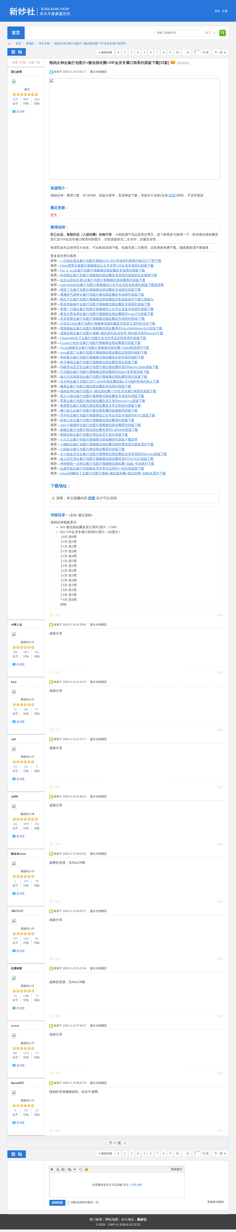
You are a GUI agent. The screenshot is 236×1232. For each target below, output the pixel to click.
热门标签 (95, 1219)
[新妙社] (40, 5)
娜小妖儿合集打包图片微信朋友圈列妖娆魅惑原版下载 (99, 410)
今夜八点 (16, 624)
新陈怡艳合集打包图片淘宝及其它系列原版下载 (94, 434)
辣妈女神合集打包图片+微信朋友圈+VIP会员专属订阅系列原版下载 (108, 391)
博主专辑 (44, 43)
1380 (26, 996)
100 (15, 652)
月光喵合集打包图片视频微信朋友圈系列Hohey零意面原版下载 (104, 372)
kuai (13, 682)
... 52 (186, 52)
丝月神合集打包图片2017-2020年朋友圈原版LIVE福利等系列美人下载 (109, 381)
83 (36, 938)
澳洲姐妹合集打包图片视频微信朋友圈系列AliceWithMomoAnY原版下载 (111, 328)
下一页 (218, 52)
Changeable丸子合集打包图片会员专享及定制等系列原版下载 (103, 338)
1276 (26, 1053)
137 (26, 1110)
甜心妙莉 (16, 71)
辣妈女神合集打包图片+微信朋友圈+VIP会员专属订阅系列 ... (91, 43)
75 (36, 996)
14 (15, 996)
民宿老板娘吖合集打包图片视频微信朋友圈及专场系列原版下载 (105, 304)
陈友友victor (18, 853)
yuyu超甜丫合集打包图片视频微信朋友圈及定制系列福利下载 (103, 352)
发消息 (20, 111)
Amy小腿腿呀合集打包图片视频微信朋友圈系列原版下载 (100, 425)
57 (36, 709)
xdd (13, 739)
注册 (224, 11)
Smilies (86, 1169)
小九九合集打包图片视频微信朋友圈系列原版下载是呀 (99, 439)
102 (37, 652)
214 (37, 824)
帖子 (208, 32)
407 (15, 1053)
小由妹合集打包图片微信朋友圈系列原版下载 (92, 449)
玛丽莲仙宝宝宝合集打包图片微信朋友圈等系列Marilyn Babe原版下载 (109, 367)
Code (80, 1169)
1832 (37, 99)
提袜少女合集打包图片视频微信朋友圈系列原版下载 (97, 420)
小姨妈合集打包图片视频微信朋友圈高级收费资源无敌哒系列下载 (107, 444)
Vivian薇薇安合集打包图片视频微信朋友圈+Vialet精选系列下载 (104, 347)
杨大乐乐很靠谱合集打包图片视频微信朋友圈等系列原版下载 (103, 376)
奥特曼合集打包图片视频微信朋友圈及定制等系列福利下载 (102, 357)
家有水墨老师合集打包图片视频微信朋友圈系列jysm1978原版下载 (106, 314)
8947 (26, 99)
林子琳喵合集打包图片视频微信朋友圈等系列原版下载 (99, 362)
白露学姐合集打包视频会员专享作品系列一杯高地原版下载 (102, 468)
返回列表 (106, 52)
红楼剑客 (16, 968)
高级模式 (176, 1169)
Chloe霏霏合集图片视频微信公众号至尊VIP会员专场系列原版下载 (107, 265)
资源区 (30, 43)
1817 (26, 652)
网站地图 (111, 1219)
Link (69, 1169)
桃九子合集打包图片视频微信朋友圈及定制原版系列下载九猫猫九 (107, 299)
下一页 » (118, 1143)
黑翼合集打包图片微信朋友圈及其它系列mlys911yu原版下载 (102, 401)
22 (15, 709)
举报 (219, 615)
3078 (26, 824)
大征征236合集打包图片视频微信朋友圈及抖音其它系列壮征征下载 (107, 323)
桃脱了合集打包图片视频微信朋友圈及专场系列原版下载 (100, 289)
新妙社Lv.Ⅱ (27, 642)
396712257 (17, 911)
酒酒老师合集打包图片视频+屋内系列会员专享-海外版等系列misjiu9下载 (111, 333)
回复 (58, 615)
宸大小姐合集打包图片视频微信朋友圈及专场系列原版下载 (102, 396)
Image (63, 1169)
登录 (217, 11)
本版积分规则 (215, 1201)
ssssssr (15, 1025)
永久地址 (127, 1219)
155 (15, 766)
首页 (16, 32)
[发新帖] (16, 52)
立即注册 (136, 1184)
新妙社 (9, 43)
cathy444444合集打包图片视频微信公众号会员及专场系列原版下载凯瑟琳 (112, 285)
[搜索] (222, 32)
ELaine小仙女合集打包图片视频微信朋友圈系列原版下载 (100, 343)
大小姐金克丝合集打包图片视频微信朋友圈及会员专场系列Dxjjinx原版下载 (113, 454)
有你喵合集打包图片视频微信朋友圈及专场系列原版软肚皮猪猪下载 (108, 275)
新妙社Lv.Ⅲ (27, 814)
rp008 (14, 796)
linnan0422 (17, 1083)
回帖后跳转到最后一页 (85, 1202)
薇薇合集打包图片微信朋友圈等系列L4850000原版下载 (99, 430)
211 (26, 766)
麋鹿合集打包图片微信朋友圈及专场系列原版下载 (95, 386)
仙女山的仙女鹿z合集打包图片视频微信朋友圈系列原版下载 (102, 280)
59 (36, 881)
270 (26, 881)
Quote (75, 1169)
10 (177, 52)
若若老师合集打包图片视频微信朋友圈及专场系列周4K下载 (102, 318)
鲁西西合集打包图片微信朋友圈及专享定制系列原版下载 (100, 405)
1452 (26, 938)
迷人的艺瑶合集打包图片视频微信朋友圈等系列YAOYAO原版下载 (107, 459)
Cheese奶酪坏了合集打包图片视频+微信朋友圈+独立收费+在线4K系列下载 (113, 473)
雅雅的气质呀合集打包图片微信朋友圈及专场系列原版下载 (102, 294)
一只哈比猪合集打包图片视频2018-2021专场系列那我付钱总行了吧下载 (110, 261)
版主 (27, 89)
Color (57, 1169)
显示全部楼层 (98, 71)
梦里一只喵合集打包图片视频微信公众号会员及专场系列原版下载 (107, 309)
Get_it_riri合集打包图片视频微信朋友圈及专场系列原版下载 (102, 270)
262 (26, 709)
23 (36, 1110)
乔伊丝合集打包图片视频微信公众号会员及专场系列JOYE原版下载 (107, 415)
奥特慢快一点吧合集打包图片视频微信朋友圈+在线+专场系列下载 (107, 463)
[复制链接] (183, 63)
